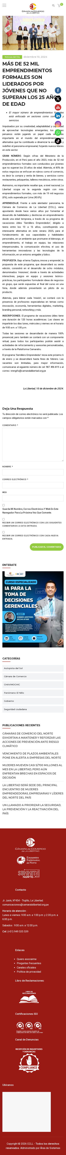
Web (4, 492)
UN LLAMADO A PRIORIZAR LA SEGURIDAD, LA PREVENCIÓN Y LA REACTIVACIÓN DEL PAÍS (31, 809)
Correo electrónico (15, 479)
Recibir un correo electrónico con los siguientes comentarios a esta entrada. (32, 524)
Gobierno (9, 701)
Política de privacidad (29, 971)
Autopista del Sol (13, 668)
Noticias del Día (12, 57)
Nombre (7, 467)
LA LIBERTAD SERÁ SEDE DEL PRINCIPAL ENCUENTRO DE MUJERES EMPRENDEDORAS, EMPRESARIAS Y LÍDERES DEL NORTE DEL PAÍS (32, 791)
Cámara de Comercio (15, 676)
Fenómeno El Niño (14, 693)
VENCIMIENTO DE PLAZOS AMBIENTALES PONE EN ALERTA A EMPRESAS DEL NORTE (31, 755)
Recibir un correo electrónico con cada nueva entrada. (30, 537)
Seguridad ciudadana (15, 709)
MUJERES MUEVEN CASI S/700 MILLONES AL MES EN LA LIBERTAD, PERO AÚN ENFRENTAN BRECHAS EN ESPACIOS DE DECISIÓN (32, 771)
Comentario (10, 425)
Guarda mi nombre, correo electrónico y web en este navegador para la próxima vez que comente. (30, 511)
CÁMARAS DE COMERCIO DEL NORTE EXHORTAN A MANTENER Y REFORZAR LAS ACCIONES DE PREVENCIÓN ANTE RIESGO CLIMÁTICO (31, 740)
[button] (59, 5)
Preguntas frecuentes (29, 963)
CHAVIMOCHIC (12, 684)
